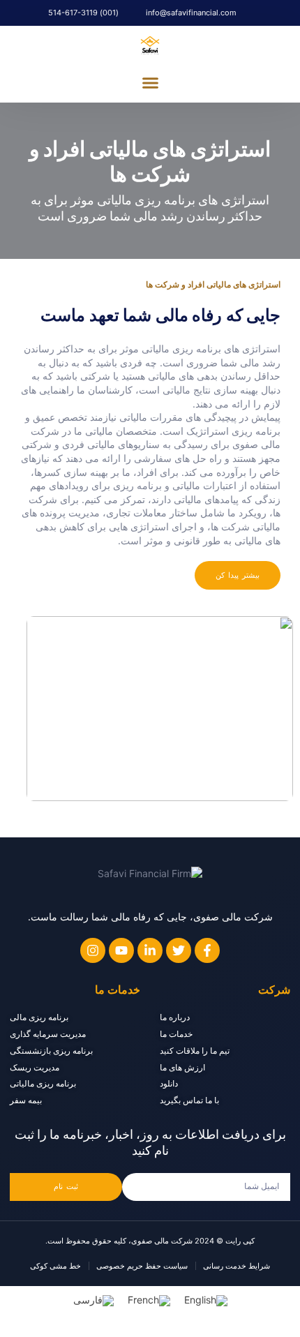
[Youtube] (121, 950)
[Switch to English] (205, 1301)
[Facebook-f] (207, 950)
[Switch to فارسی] (93, 1301)
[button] (150, 83)
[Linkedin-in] (150, 950)
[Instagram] (92, 950)
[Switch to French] (149, 1301)
